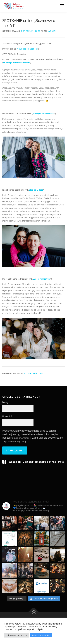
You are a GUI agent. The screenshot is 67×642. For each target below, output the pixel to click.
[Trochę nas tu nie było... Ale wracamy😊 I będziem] (57, 523)
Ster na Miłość (36, 190)
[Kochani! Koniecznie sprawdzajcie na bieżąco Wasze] (41, 538)
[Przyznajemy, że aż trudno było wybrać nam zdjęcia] (25, 523)
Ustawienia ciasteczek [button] (16, 635)
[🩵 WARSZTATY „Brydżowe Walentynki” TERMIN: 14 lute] (41, 554)
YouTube (21, 49)
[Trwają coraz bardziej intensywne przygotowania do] (57, 538)
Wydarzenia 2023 (34, 373)
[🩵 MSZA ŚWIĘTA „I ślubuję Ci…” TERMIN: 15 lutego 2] (25, 554)
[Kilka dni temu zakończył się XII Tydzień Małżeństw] (9, 538)
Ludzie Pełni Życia (41, 279)
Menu (61, 5)
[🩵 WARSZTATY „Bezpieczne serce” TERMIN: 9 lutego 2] (9, 586)
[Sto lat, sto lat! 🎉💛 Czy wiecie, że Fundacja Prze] (41, 570)
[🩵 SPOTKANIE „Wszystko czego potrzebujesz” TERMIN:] (25, 586)
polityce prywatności (20, 437)
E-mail (7, 416)
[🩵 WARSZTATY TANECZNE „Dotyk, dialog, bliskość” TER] (57, 586)
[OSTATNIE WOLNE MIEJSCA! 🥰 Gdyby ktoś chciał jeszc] (25, 538)
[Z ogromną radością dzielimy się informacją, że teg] (41, 586)
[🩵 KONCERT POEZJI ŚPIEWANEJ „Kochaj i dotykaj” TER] (57, 570)
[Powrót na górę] (33, 612)
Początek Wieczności (43, 113)
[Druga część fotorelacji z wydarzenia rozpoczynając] (41, 523)
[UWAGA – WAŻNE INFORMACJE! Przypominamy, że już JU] (9, 554)
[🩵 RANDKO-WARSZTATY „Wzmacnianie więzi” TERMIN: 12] (9, 570)
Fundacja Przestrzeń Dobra (16, 62)
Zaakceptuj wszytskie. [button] (41, 635)
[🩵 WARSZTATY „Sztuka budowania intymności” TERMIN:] (57, 554)
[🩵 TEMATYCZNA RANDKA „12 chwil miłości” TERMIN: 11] (25, 570)
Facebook (33, 49)
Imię (5, 402)
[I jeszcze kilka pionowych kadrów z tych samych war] (9, 523)
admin (52, 31)
